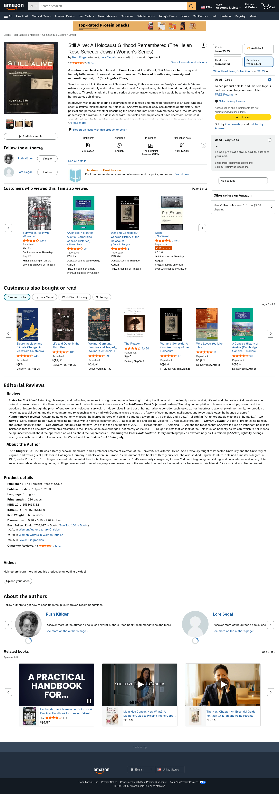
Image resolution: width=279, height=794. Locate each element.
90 (251, 356)
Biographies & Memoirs (26, 34)
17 (179, 356)
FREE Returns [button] (224, 94)
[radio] (227, 49)
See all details (77, 160)
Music (253, 16)
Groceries (127, 16)
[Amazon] (14, 6)
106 (72, 352)
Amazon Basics (65, 16)
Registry (240, 16)
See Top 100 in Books (74, 525)
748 (36, 356)
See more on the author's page (66, 631)
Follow (47, 158)
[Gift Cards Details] (208, 16)
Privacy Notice (109, 782)
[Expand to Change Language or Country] (211, 7)
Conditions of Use (88, 782)
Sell (214, 16)
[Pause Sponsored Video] (89, 701)
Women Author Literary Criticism (39, 529)
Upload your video (18, 581)
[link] (39, 233)
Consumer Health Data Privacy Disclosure (143, 782)
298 (108, 356)
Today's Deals (168, 16)
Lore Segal (107, 57)
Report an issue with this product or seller (100, 129)
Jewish (73, 34)
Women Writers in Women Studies (41, 534)
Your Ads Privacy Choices (184, 782)
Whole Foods (146, 16)
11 (215, 352)
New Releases (107, 16)
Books (185, 16)
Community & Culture (54, 34)
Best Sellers (86, 16)
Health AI (22, 16)
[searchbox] (113, 6)
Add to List (228, 180)
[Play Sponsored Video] (139, 685)
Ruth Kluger (79, 57)
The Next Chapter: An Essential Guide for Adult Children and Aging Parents (231, 713)
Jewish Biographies (31, 540)
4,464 (145, 348)
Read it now (181, 174)
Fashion (225, 16)
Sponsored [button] (9, 657)
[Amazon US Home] (101, 771)
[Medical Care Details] (51, 16)
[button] (8, 16)
